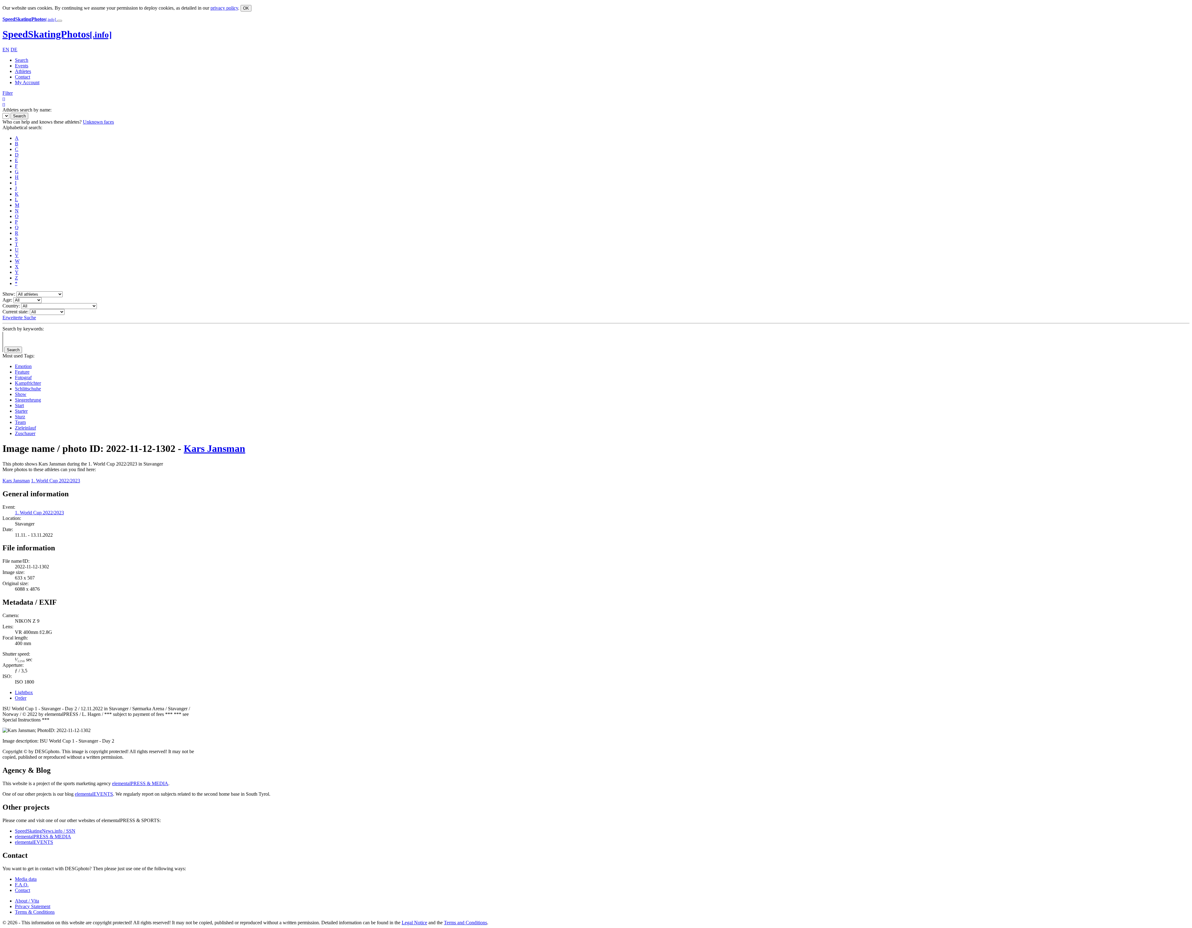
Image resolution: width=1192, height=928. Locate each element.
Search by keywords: (23, 328)
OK (246, 8)
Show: (8, 294)
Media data (26, 879)
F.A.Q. (22, 884)
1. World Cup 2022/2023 (55, 480)
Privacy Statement (32, 906)
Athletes (23, 71)
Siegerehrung (28, 400)
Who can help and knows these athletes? (42, 122)
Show (20, 394)
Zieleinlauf (25, 427)
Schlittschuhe (28, 388)
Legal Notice (414, 922)
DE (14, 49)
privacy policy (224, 8)
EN (5, 49)
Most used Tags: (18, 355)
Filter (7, 93)
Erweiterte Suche (19, 317)
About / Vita (27, 900)
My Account (27, 82)
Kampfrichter (28, 383)
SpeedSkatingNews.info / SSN (45, 831)
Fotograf (23, 377)
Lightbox (24, 692)
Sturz (20, 416)
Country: (11, 305)
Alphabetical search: (22, 127)
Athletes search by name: (27, 109)
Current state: (15, 311)
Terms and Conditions (465, 922)
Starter (21, 411)
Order (20, 698)
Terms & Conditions (35, 912)
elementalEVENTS (94, 794)
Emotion (23, 366)
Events (21, 65)
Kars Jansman (214, 448)
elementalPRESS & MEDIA (140, 783)
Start (19, 405)
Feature (22, 372)
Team (20, 422)
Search (21, 60)
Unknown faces (98, 122)
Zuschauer (25, 433)
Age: (7, 300)
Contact (22, 77)
